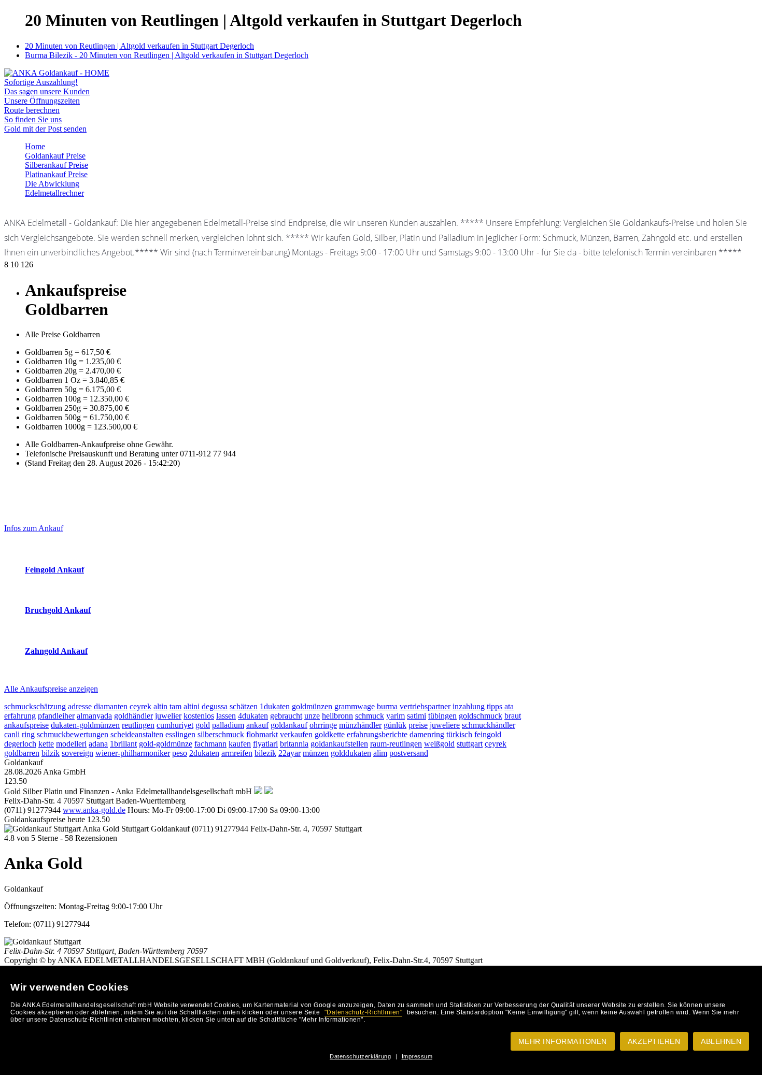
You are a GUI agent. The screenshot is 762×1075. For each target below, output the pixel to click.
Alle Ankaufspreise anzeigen (51, 688)
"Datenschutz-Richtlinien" (363, 1012)
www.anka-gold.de (94, 810)
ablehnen (721, 1041)
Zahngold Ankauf (56, 651)
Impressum (417, 1056)
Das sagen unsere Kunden (47, 91)
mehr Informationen (562, 1041)
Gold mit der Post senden (45, 128)
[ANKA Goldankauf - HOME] (56, 72)
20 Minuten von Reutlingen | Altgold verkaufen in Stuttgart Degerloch (139, 45)
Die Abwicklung (52, 183)
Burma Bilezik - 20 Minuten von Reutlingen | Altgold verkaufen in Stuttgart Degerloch (166, 55)
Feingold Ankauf (54, 569)
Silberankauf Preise (56, 165)
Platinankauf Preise (56, 174)
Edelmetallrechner (54, 193)
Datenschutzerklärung (360, 1056)
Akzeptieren (654, 1041)
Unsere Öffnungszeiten (42, 100)
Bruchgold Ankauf (58, 610)
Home (35, 146)
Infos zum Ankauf (33, 528)
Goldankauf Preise (55, 155)
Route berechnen (32, 110)
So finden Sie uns (33, 119)
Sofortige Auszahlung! (41, 82)
